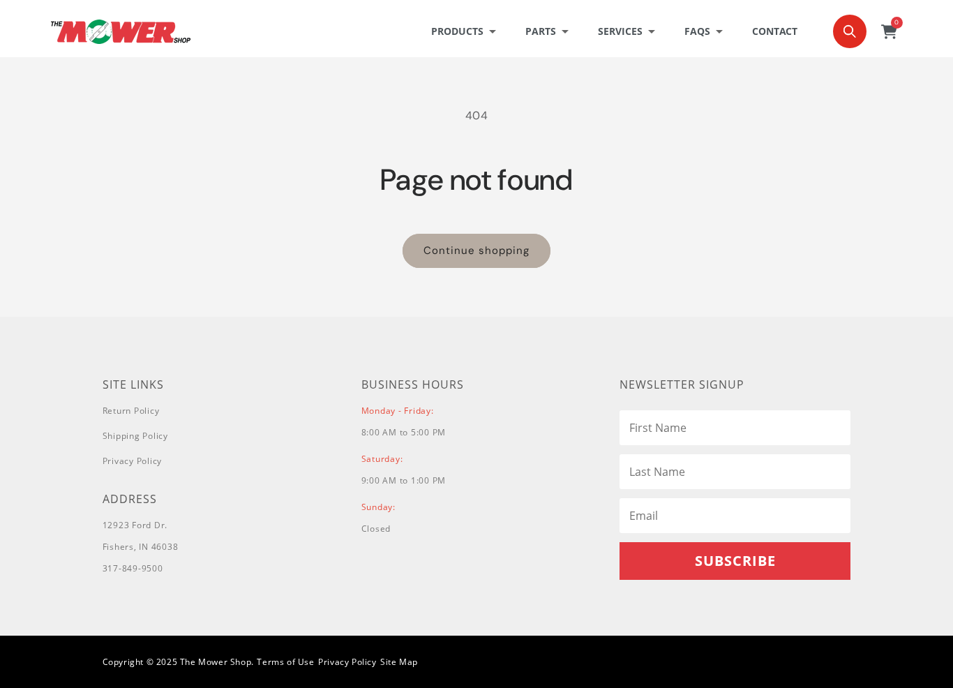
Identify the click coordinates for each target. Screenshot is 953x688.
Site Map (399, 662)
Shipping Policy (135, 436)
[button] (468, 31)
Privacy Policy (133, 461)
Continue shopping (476, 250)
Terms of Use (285, 662)
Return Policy (131, 411)
